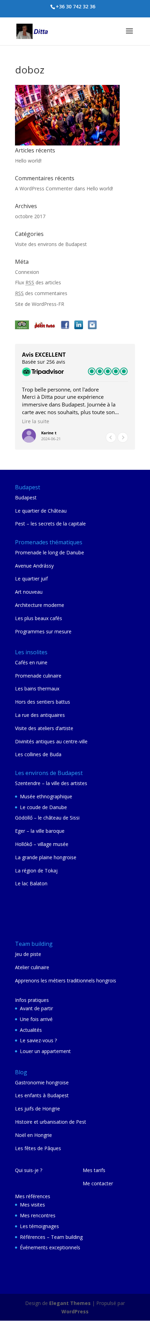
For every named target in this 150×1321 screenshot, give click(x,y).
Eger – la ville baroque (40, 831)
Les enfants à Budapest (42, 1095)
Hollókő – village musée (41, 844)
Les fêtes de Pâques (38, 1148)
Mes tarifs (94, 1170)
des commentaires (41, 293)
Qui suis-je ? (28, 1170)
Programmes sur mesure (43, 631)
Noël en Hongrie (33, 1135)
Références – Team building (51, 1237)
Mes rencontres (37, 1215)
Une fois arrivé (36, 1019)
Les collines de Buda (38, 754)
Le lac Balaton (31, 883)
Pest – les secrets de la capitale (50, 523)
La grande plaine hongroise (45, 857)
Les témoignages (39, 1226)
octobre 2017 (30, 216)
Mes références (32, 1196)
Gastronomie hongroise (42, 1082)
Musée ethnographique (46, 796)
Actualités (31, 1030)
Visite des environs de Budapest (51, 244)
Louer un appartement (45, 1051)
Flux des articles (38, 282)
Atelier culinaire (32, 967)
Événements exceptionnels (50, 1247)
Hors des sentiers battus (42, 701)
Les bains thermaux (37, 688)
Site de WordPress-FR (39, 304)
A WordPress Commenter (44, 188)
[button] (123, 437)
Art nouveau (29, 591)
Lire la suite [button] (35, 421)
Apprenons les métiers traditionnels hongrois (65, 980)
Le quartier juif (31, 578)
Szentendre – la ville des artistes (51, 783)
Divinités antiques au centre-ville (51, 741)
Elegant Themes (70, 1303)
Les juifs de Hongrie (37, 1108)
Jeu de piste (28, 954)
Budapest (26, 497)
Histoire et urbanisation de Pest (50, 1121)
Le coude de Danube (43, 807)
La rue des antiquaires (40, 715)
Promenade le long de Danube (49, 552)
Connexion (27, 272)
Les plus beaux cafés (38, 618)
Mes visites (32, 1204)
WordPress (75, 1311)
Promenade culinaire (38, 675)
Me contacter (98, 1183)
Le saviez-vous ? (38, 1040)
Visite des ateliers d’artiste (44, 728)
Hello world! (28, 160)
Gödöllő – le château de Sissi (47, 817)
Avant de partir (36, 1008)
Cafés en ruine (31, 662)
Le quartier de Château (41, 510)
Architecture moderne (39, 605)
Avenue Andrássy (34, 565)
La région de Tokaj (36, 870)
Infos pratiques (32, 1000)
